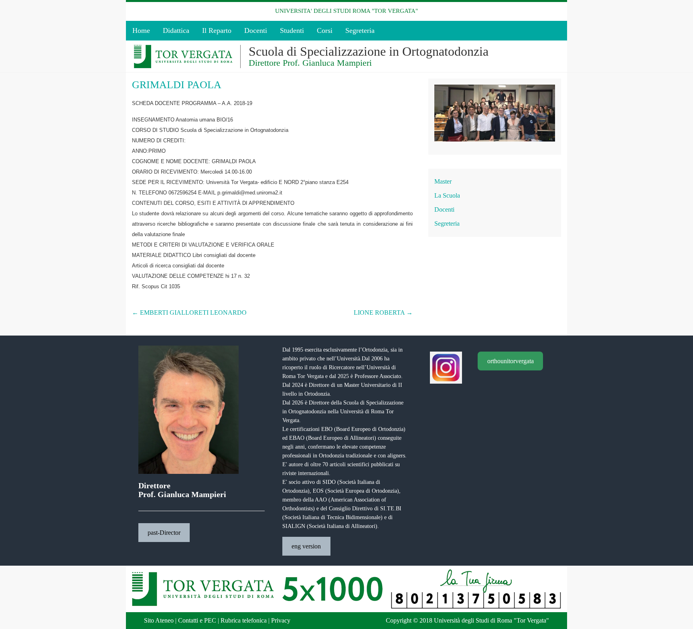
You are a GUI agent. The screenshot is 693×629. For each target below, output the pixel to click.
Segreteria (360, 30)
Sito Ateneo (159, 620)
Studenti (292, 30)
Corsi (324, 30)
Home (141, 30)
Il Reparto (216, 30)
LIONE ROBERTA (383, 312)
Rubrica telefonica (244, 620)
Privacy (280, 620)
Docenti (255, 30)
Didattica (176, 30)
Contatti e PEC (197, 620)
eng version (306, 546)
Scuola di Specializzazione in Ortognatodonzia (368, 51)
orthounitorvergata (510, 361)
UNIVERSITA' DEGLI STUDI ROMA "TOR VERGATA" (346, 11)
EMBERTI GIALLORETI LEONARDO (189, 312)
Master (443, 181)
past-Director (164, 532)
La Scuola (447, 195)
